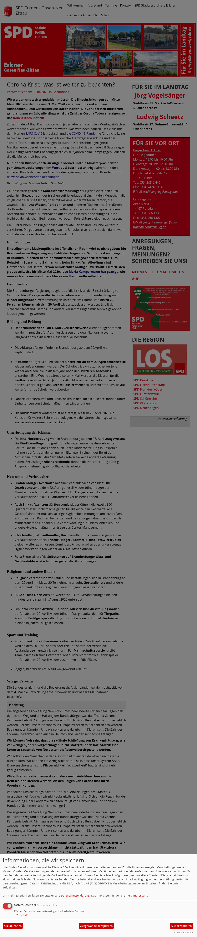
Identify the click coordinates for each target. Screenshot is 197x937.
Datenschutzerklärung (75, 895)
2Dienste (21, 915)
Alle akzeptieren (181, 926)
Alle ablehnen (13, 926)
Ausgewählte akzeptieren (96, 926)
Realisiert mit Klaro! (183, 932)
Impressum (140, 895)
